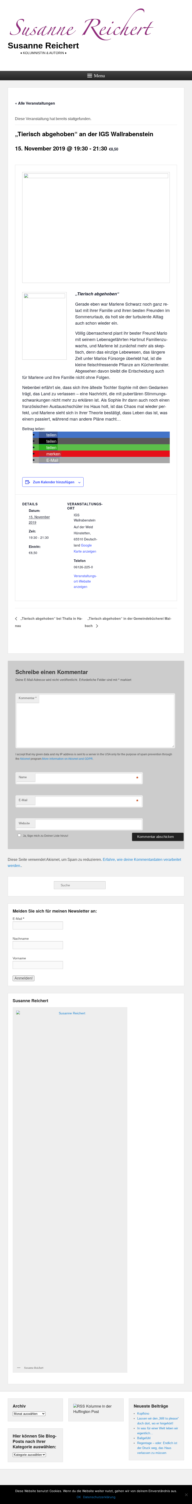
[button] (48, 435)
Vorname (19, 958)
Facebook (17, 885)
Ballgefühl (144, 1438)
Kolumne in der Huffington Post (92, 1408)
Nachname (21, 938)
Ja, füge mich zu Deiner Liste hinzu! (45, 835)
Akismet (25, 758)
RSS (37, 885)
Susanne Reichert (43, 45)
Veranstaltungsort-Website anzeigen (85, 581)
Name (23, 777)
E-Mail (23, 800)
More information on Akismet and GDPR (67, 758)
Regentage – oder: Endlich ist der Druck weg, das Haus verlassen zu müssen (157, 1448)
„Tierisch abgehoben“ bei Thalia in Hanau (48, 622)
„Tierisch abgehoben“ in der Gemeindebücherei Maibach (128, 622)
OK (79, 1497)
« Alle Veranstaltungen (35, 103)
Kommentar (28, 698)
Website (24, 823)
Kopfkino (143, 1413)
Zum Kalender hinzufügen (53, 482)
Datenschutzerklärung (99, 1497)
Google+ (27, 885)
